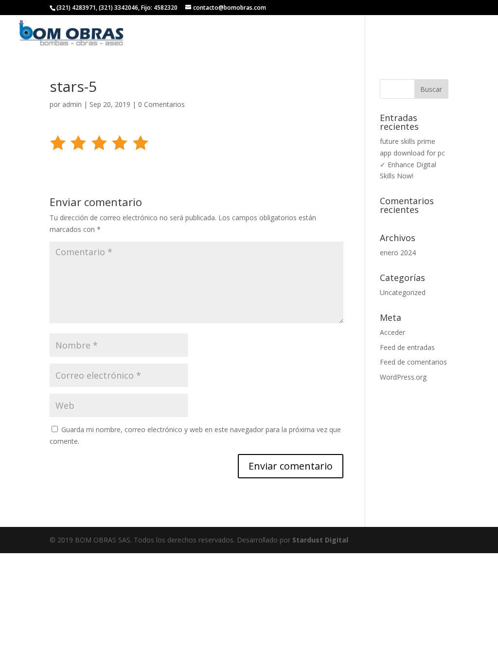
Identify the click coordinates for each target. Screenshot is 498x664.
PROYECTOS (392, 34)
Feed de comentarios (413, 362)
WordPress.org (403, 377)
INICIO (236, 34)
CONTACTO (444, 34)
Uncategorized (403, 292)
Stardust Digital (320, 539)
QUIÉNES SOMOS (286, 34)
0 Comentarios (161, 104)
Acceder (392, 332)
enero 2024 (398, 252)
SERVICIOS (343, 34)
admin (72, 104)
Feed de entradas (407, 347)
